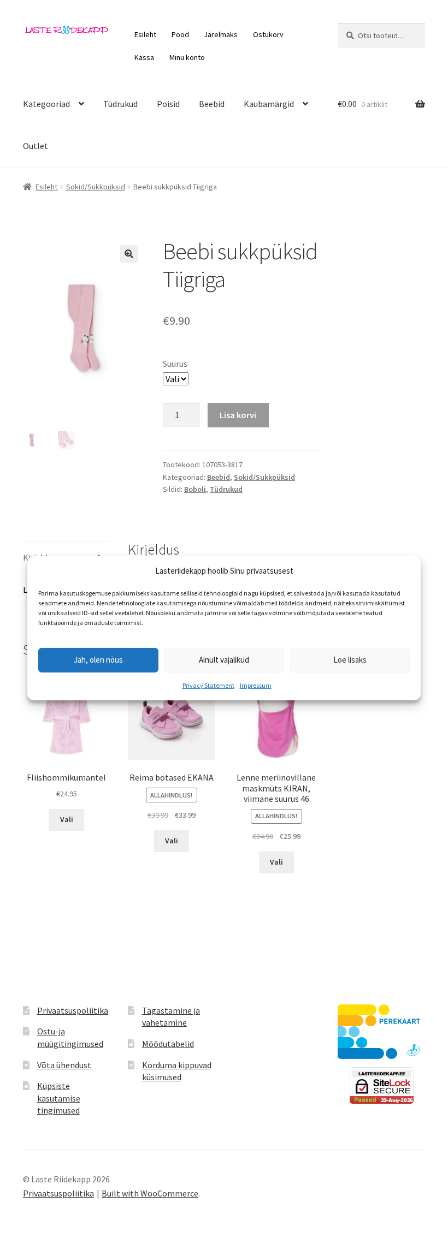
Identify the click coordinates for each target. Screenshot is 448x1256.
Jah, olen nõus (98, 659)
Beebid (212, 103)
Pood (180, 34)
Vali (66, 819)
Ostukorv (268, 34)
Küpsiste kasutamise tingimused (58, 1098)
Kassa (144, 57)
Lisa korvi (238, 414)
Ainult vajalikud (224, 659)
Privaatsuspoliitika (72, 1010)
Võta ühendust (64, 1064)
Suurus (175, 363)
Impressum (256, 685)
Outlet (35, 145)
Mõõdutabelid (168, 1043)
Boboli (195, 489)
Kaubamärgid (269, 103)
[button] (129, 254)
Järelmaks (221, 34)
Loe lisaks (350, 659)
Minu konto (187, 57)
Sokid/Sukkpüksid (95, 187)
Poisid (168, 103)
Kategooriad (46, 103)
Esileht (145, 34)
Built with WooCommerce (150, 1193)
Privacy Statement (208, 685)
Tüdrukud (120, 103)
